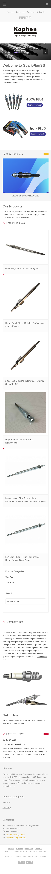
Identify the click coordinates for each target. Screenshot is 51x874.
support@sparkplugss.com (16, 838)
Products (30, 12)
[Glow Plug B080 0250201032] (25, 158)
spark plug (22, 211)
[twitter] (20, 18)
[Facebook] (23, 18)
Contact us (20, 12)
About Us (31, 214)
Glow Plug (9, 577)
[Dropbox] (30, 18)
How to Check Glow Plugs (14, 744)
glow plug (33, 211)
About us (10, 12)
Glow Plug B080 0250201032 (25, 196)
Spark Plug (9, 582)
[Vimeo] (27, 18)
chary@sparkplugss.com (15, 834)
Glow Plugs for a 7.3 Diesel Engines (22, 268)
